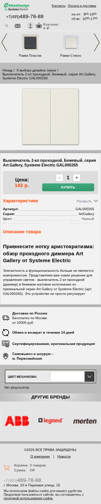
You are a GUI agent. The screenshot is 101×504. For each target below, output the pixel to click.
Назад (7, 70)
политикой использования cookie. (28, 498)
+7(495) (25, 17)
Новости (64, 456)
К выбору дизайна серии (36, 70)
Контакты (58, 6)
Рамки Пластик (30, 55)
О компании (40, 456)
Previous (4, 42)
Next (97, 42)
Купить (68, 187)
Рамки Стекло (70, 55)
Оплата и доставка (82, 6)
